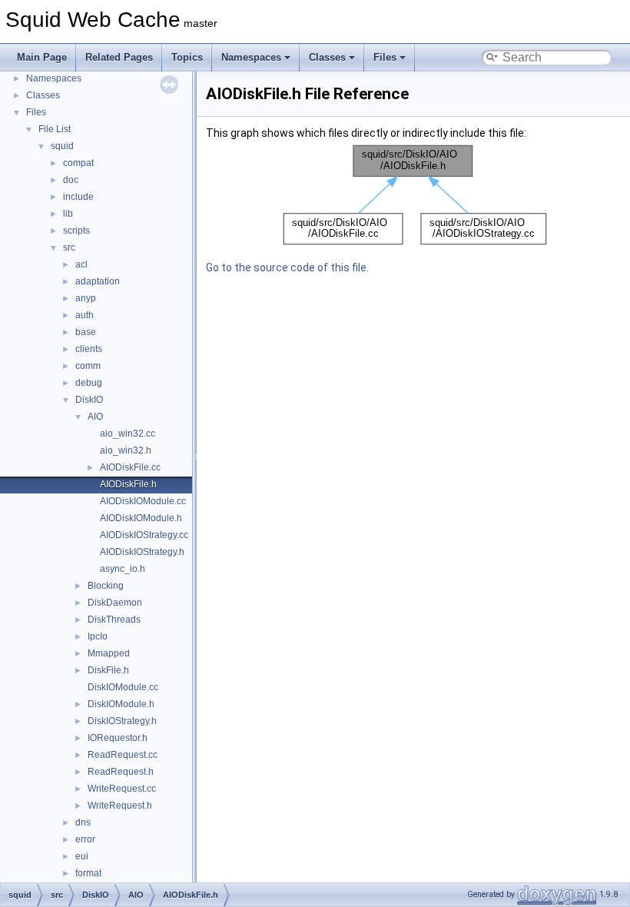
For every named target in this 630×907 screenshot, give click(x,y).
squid (62, 146)
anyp (85, 298)
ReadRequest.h (121, 771)
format (88, 873)
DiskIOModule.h (121, 704)
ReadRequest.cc (123, 754)
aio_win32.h (125, 450)
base (85, 332)
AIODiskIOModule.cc (143, 501)
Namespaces (251, 57)
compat (78, 163)
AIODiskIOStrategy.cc (144, 535)
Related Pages (119, 57)
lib (68, 213)
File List (54, 129)
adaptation (97, 281)
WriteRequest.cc (122, 788)
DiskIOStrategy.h (122, 721)
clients (88, 349)
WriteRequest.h (120, 805)
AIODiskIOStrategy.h (142, 552)
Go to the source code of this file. (287, 267)
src (69, 247)
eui (81, 856)
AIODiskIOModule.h (141, 518)
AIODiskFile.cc (130, 467)
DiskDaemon (115, 602)
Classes (327, 57)
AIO (95, 416)
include (78, 196)
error (85, 839)
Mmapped (109, 653)
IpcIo (98, 636)
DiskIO (89, 399)
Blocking (106, 585)
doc (70, 179)
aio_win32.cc (127, 433)
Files (384, 57)
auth (84, 315)
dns (83, 822)
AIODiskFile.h (128, 484)
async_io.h (122, 568)
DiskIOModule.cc (123, 687)
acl (81, 264)
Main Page (42, 57)
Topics (187, 57)
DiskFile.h (108, 670)
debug (88, 382)
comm (88, 365)
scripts (76, 230)
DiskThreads (114, 619)
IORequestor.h (118, 738)
